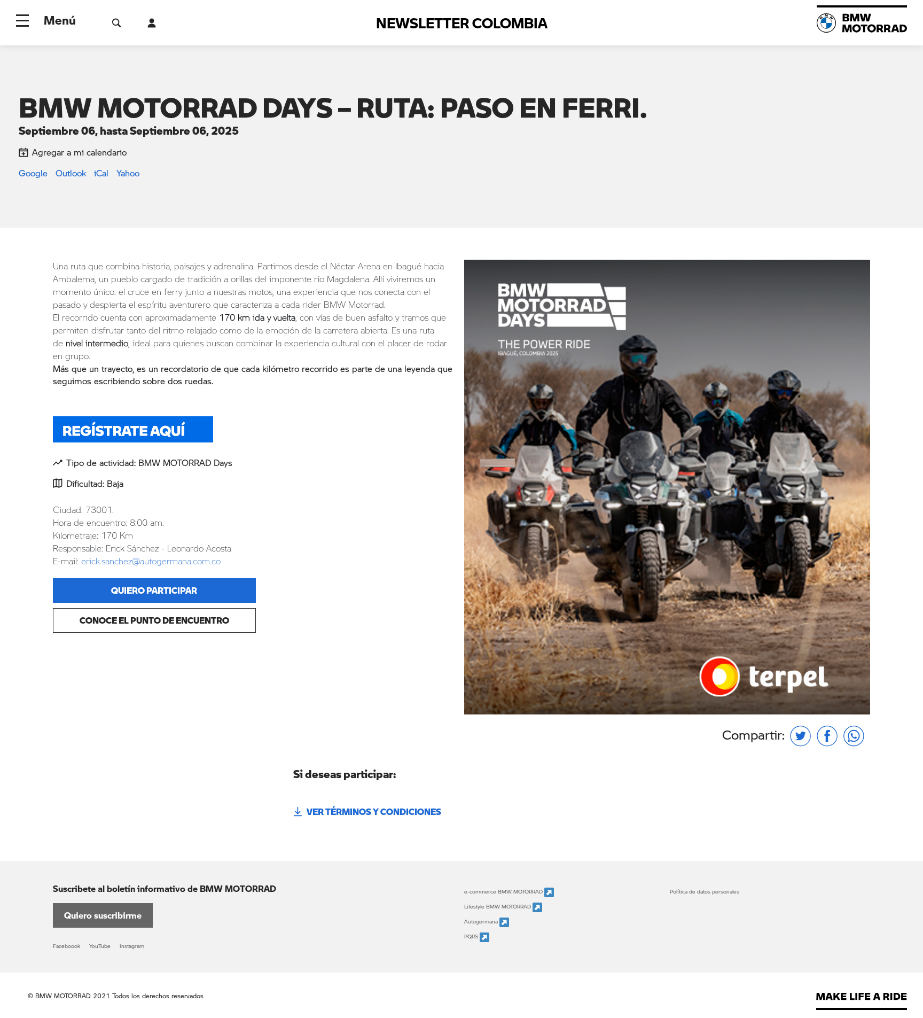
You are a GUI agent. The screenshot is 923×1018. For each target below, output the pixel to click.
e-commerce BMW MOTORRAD (504, 892)
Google (33, 173)
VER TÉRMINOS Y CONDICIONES (374, 811)
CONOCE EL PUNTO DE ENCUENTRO (154, 620)
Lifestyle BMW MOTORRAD (498, 907)
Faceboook (66, 946)
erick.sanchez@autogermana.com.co (151, 560)
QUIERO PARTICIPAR (154, 590)
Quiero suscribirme (103, 915)
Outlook (71, 173)
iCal (101, 173)
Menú (60, 19)
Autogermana (481, 922)
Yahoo (127, 173)
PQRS (472, 937)
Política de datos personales (704, 891)
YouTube (100, 946)
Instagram (132, 946)
